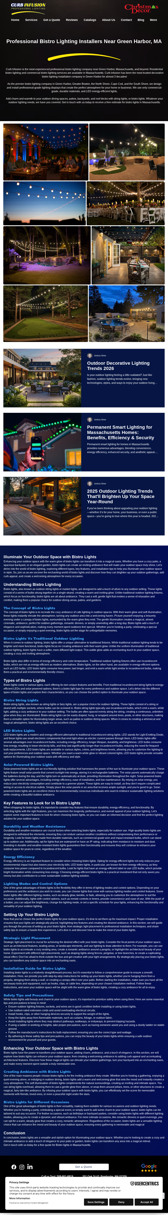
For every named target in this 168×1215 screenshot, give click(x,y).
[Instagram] (22, 1167)
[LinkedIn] (30, 1167)
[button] (31, 20)
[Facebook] (14, 1167)
